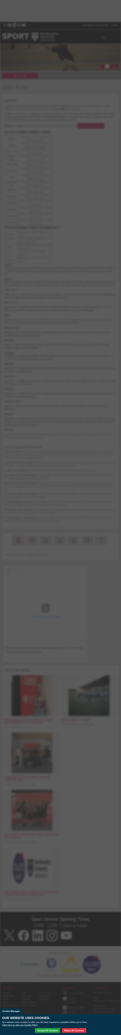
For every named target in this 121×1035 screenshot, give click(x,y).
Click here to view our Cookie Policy (20, 1025)
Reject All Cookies (74, 1030)
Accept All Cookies (47, 1030)
